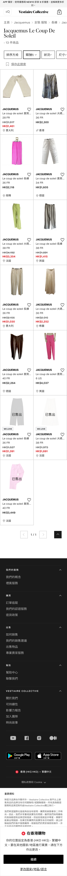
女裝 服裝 (40, 22)
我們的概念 (13, 577)
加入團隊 (12, 716)
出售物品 (12, 646)
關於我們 (12, 698)
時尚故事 (12, 722)
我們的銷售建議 (16, 640)
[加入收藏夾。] (29, 109)
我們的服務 (12, 570)
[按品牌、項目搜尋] (8, 11)
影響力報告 (13, 710)
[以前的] (24, 534)
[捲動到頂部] (58, 534)
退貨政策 (12, 615)
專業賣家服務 (15, 653)
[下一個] (43, 534)
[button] (59, 11)
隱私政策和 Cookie (31, 782)
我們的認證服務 (16, 609)
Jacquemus (22, 22)
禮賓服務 (12, 583)
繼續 (33, 859)
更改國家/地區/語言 (33, 869)
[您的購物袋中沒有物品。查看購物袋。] (59, 11)
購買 (8, 595)
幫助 (8, 665)
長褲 (54, 22)
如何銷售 (12, 634)
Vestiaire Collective (22, 691)
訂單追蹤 (12, 602)
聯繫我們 (12, 678)
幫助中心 (12, 672)
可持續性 (12, 704)
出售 (8, 627)
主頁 (7, 22)
